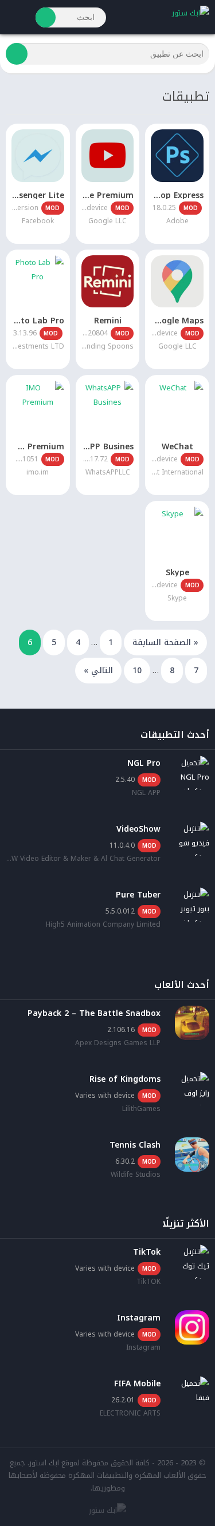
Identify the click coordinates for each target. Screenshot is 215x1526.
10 (137, 670)
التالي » (98, 670)
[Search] (46, 17)
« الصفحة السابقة (165, 642)
